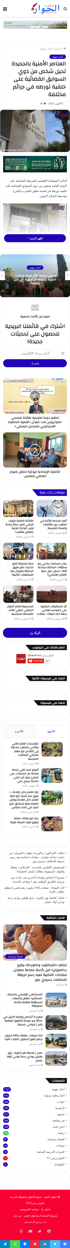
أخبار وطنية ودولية (54, 1095)
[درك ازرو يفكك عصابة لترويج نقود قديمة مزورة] (52, 824)
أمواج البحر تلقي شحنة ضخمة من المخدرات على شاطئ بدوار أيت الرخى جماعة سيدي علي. (24, 775)
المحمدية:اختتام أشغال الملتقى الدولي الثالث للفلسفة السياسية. (20, 610)
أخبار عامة (59, 1126)
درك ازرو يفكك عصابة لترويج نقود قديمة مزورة (23, 820)
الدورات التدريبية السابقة (51, 1151)
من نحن (17, 1215)
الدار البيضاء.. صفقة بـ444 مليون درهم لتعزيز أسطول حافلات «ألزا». (23, 1037)
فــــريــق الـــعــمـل (35, 1221)
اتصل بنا (45, 1209)
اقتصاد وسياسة (56, 1139)
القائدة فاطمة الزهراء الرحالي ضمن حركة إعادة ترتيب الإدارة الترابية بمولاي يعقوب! (19, 526)
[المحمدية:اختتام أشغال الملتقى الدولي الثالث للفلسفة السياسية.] (18, 594)
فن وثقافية (58, 1120)
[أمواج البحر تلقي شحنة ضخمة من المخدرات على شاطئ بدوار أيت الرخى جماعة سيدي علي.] (52, 775)
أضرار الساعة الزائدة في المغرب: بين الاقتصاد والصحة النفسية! (53, 524)
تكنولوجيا (60, 1164)
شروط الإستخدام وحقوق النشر (40, 1215)
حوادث (61, 1101)
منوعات (60, 1145)
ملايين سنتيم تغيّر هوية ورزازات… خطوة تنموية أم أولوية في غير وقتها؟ (35, 279)
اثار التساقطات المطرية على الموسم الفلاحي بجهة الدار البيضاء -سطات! (52, 610)
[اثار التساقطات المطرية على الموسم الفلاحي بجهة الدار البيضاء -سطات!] (52, 594)
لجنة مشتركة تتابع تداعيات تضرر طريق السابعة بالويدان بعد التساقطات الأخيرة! (21, 569)
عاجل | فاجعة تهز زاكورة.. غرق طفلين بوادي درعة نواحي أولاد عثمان (24, 1056)
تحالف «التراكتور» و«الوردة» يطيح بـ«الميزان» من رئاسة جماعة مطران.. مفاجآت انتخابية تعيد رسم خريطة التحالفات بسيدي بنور (37, 857)
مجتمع (61, 1114)
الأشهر (51, 731)
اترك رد (35, 633)
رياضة (61, 1133)
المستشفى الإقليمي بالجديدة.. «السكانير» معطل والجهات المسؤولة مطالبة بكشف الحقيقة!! (25, 1000)
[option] (35, 275)
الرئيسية (59, 48)
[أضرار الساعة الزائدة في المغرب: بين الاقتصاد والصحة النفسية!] (52, 508)
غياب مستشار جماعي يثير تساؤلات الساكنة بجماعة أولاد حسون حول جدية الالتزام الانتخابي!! (52, 569)
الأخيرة (19, 731)
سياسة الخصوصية (29, 1209)
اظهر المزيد (36, 238)
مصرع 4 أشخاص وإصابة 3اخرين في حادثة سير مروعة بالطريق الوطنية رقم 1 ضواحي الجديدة (23, 1020)
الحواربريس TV (56, 1158)
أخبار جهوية (46, 48)
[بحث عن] (65, 9)
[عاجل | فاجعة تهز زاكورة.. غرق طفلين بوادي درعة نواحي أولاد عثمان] (56, 1058)
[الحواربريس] (44, 8)
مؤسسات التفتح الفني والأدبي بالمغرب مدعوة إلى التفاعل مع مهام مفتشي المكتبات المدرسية (24, 751)
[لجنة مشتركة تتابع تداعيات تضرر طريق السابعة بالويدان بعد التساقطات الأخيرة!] (18, 551)
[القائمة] (5, 9)
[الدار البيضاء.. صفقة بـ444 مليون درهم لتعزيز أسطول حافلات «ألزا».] (56, 1041)
